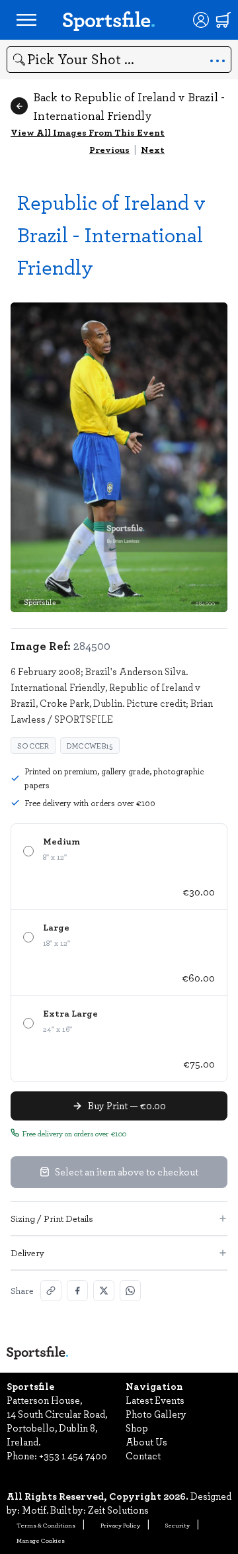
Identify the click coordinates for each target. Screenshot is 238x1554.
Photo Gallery (156, 1413)
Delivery (27, 1252)
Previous (109, 149)
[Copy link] (50, 1290)
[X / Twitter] (103, 1290)
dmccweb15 (90, 746)
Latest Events (155, 1399)
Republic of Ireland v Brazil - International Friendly (111, 234)
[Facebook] (77, 1290)
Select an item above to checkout (126, 1171)
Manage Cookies (41, 1540)
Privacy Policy (120, 1525)
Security (177, 1525)
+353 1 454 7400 (73, 1455)
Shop (137, 1427)
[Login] (201, 20)
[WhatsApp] (130, 1290)
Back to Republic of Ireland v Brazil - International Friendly (129, 106)
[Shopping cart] (223, 20)
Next (153, 149)
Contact (143, 1455)
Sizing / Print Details (52, 1218)
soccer (33, 746)
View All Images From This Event (88, 132)
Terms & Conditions (46, 1525)
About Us (146, 1441)
